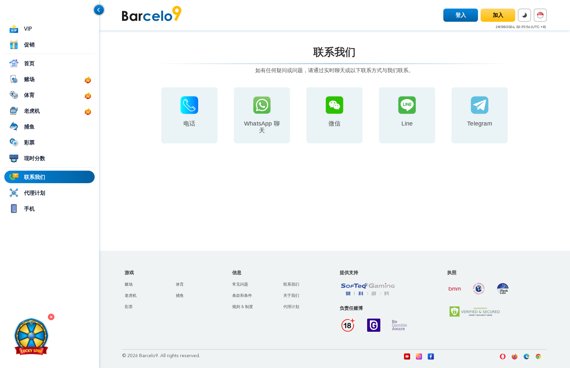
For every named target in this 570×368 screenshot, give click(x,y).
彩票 (129, 306)
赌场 (129, 284)
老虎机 (131, 295)
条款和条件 (242, 295)
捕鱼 (180, 295)
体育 (180, 284)
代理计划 (291, 306)
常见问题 (240, 284)
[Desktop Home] (151, 14)
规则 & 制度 (242, 306)
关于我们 (291, 295)
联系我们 (291, 284)
